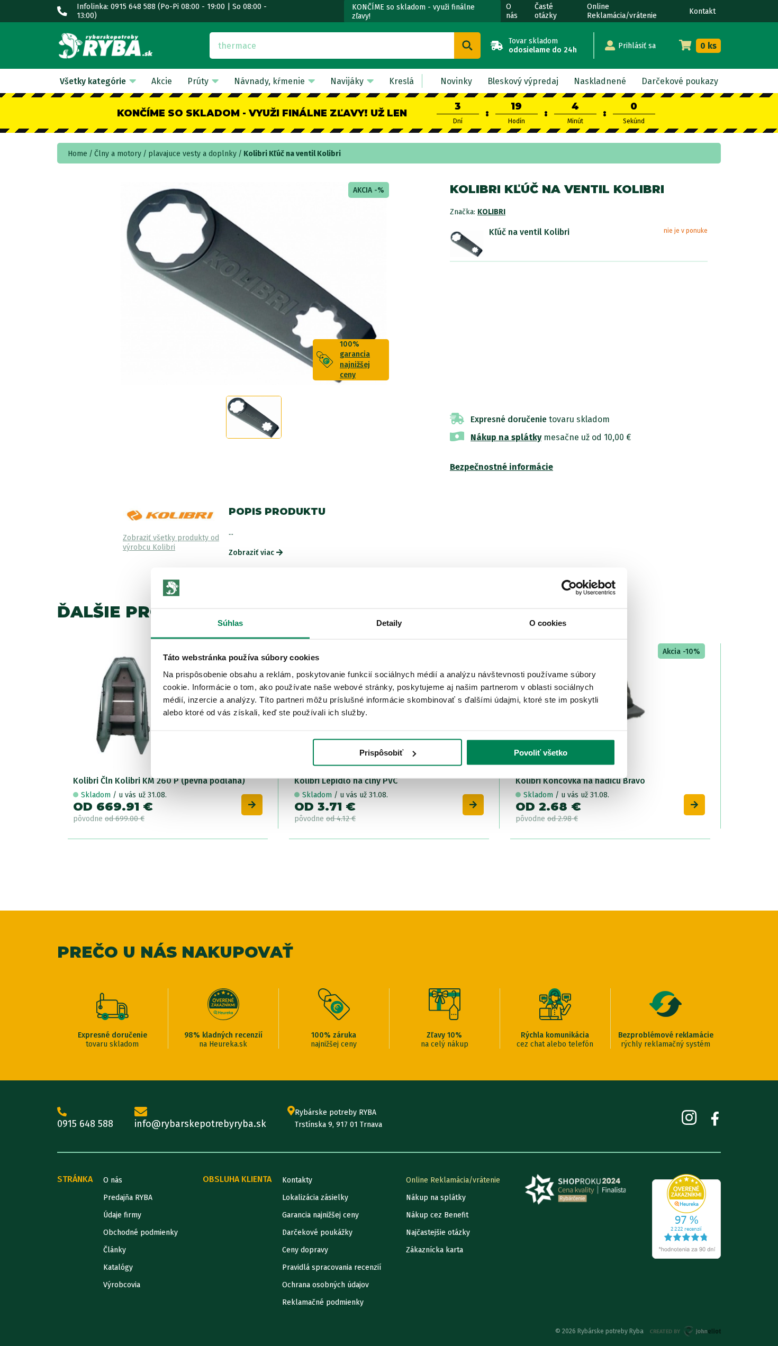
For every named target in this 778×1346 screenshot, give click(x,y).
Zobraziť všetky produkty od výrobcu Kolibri (171, 542)
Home (77, 153)
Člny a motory (117, 153)
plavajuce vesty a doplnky (192, 153)
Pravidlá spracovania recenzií (331, 1267)
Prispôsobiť (381, 752)
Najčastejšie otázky (438, 1232)
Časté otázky (546, 11)
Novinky (456, 81)
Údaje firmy (122, 1215)
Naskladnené (600, 81)
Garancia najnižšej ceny (320, 1215)
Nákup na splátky (506, 437)
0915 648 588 (85, 1124)
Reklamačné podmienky (323, 1302)
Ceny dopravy (305, 1249)
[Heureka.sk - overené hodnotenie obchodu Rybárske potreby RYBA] (686, 1216)
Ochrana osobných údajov (325, 1284)
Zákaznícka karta (434, 1249)
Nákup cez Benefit (437, 1215)
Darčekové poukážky (317, 1232)
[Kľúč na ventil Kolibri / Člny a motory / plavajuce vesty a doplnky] (467, 244)
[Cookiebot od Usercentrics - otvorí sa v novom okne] (569, 588)
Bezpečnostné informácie (501, 467)
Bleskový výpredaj (522, 81)
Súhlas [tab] (230, 622)
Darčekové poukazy (679, 81)
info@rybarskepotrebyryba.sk (200, 1124)
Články (114, 1249)
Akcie (161, 81)
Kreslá (401, 81)
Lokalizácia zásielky (315, 1197)
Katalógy (118, 1267)
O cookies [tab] (548, 622)
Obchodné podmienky (140, 1232)
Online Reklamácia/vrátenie (622, 11)
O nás (512, 11)
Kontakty (297, 1180)
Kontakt (702, 11)
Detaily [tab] (389, 622)
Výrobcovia (121, 1284)
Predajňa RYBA (127, 1197)
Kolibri (491, 211)
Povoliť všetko (540, 752)
